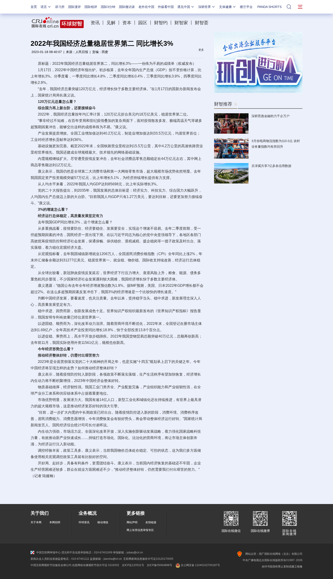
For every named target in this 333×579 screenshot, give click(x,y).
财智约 (161, 22)
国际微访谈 (127, 7)
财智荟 (201, 22)
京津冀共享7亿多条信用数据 (271, 166)
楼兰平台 (246, 7)
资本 (126, 22)
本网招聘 (54, 522)
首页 (34, 7)
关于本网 (36, 522)
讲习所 (60, 7)
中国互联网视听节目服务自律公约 (51, 565)
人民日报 (81, 52)
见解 (111, 22)
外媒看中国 (166, 7)
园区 (142, 22)
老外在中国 (146, 7)
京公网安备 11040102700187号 (200, 565)
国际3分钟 (108, 7)
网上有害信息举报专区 (140, 530)
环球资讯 (84, 522)
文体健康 (225, 7)
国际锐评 (90, 7)
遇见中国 (183, 7)
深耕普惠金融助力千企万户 (270, 116)
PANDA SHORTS (269, 7)
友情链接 (150, 522)
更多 (201, 49)
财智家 (181, 22)
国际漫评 (74, 7)
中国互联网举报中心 (48, 552)
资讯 (95, 22)
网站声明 (132, 522)
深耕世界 (204, 7)
